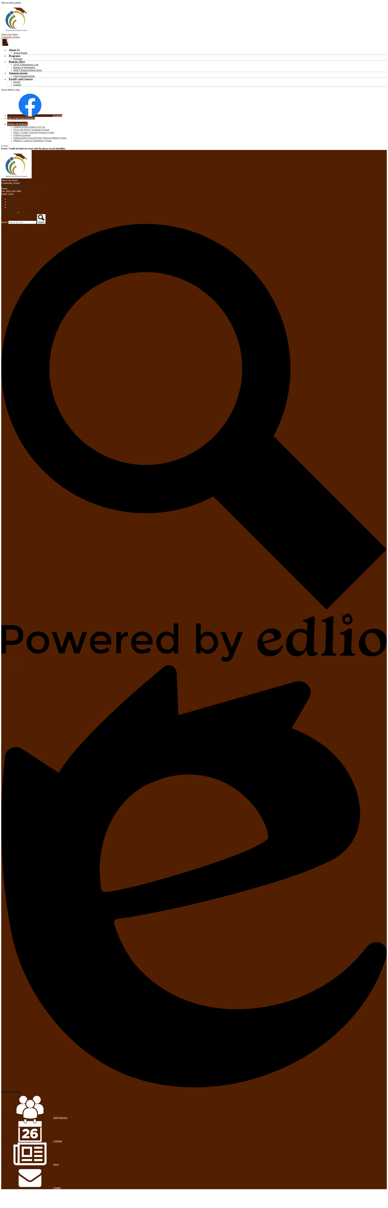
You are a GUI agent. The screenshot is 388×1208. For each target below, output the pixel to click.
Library (10, 207)
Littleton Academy (22, 135)
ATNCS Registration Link (25, 64)
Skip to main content (11, 2)
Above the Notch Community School (31, 129)
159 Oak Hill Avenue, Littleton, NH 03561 (21, 186)
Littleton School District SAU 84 (29, 127)
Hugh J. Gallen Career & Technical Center (33, 132)
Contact (57, 1187)
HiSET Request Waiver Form (27, 70)
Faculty (16, 82)
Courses (17, 84)
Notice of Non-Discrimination (21, 199)
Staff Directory (60, 1117)
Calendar (11, 202)
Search (4, 222)
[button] (14, 49)
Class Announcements (24, 76)
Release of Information (24, 67)
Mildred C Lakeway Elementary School (32, 140)
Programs (17, 58)
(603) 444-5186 (15, 188)
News (56, 1164)
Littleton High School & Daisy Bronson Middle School (39, 138)
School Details (20, 53)
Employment (13, 204)
